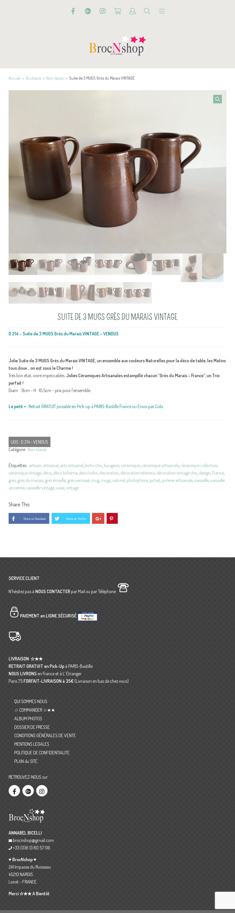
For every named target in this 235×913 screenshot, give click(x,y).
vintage (72, 488)
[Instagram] (102, 11)
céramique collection (199, 465)
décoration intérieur (137, 473)
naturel (118, 480)
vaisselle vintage (40, 488)
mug (95, 480)
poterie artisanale (177, 480)
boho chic (93, 465)
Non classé (55, 77)
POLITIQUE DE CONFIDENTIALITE (42, 752)
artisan (35, 465)
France (218, 473)
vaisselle (201, 480)
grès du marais (30, 480)
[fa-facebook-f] (14, 790)
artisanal (50, 465)
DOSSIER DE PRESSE (32, 727)
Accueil (14, 77)
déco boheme (65, 473)
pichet (154, 480)
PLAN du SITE (26, 761)
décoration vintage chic (176, 473)
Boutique (33, 77)
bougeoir (111, 465)
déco (47, 473)
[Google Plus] (88, 11)
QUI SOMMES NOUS (30, 701)
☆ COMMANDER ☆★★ (34, 710)
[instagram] (42, 790)
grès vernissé (78, 480)
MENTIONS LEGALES (31, 744)
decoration (109, 473)
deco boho (88, 473)
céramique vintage (25, 473)
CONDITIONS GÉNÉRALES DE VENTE (45, 735)
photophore (137, 480)
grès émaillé (55, 480)
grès (12, 480)
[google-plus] (28, 790)
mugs (106, 480)
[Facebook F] (73, 11)
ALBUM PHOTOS (28, 718)
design (204, 473)
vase (60, 488)
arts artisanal (71, 465)
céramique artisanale (160, 465)
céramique (130, 465)
